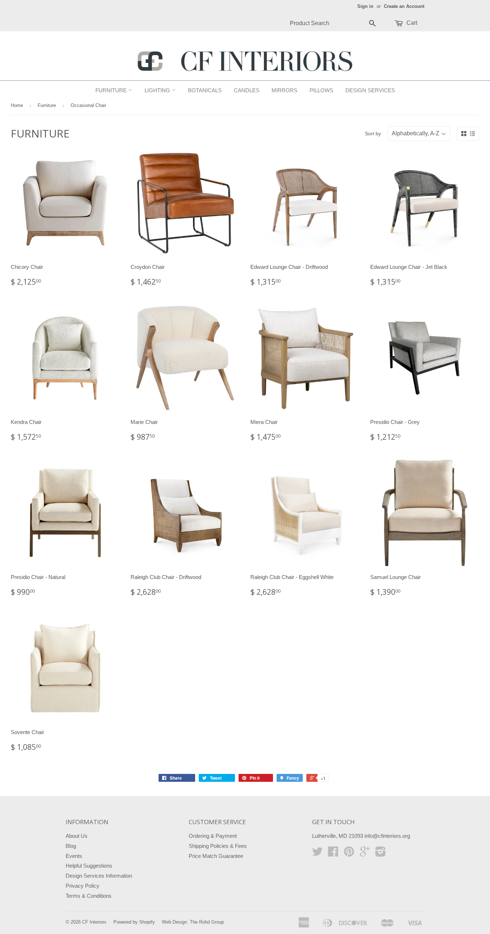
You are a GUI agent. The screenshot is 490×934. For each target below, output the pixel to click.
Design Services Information (99, 876)
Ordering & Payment (213, 836)
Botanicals (205, 90)
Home (17, 105)
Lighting (158, 90)
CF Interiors (94, 922)
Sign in (365, 6)
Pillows (321, 90)
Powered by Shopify (134, 922)
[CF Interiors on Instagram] (380, 854)
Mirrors (284, 90)
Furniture (111, 90)
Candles (246, 90)
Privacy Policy (82, 886)
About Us (77, 836)
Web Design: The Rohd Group (193, 922)
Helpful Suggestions (89, 866)
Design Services (370, 90)
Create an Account (404, 6)
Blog (71, 846)
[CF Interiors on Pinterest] (349, 854)
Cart (411, 23)
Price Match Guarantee (216, 856)
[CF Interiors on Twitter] (317, 854)
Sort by (373, 133)
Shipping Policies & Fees (218, 846)
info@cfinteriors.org (387, 836)
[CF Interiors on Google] (364, 854)
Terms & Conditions (89, 896)
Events (74, 856)
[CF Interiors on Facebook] (333, 854)
